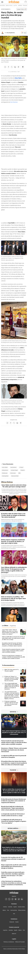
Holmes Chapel (14, 470)
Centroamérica (13, 910)
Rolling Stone (5, 470)
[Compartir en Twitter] (11, 67)
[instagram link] (12, 899)
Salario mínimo (6, 5)
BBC (19, 473)
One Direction (14, 102)
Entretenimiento (5, 9)
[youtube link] (15, 899)
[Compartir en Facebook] (8, 67)
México (4, 910)
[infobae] (14, 2)
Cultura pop (13, 473)
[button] (2, 2)
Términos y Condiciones (8, 941)
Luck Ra (12, 5)
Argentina (5, 930)
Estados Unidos (21, 906)
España (15, 906)
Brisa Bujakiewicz (11, 32)
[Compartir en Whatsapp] (5, 67)
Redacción (11, 922)
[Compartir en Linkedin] (15, 67)
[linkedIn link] (22, 899)
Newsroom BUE (14, 476)
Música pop (4, 473)
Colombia (10, 906)
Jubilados (17, 5)
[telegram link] (19, 899)
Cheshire (22, 470)
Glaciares (22, 5)
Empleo (17, 922)
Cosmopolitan (5, 476)
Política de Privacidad (20, 941)
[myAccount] (25, 2)
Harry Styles (4, 467)
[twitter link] (9, 899)
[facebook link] (6, 899)
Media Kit (14, 933)
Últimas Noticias (21, 910)
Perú (8, 910)
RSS (14, 913)
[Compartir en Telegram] (18, 67)
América (5, 906)
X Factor (21, 467)
